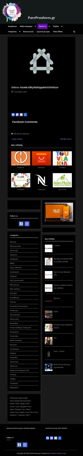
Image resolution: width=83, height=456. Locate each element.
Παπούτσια (14, 362)
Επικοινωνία (28, 32)
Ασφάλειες (12, 26)
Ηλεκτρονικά (15, 315)
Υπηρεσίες (12, 32)
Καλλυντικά (14, 319)
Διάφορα (13, 276)
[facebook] (21, 223)
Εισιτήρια (13, 293)
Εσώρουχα (14, 310)
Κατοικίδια (14, 323)
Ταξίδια (56, 26)
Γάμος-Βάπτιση (16, 268)
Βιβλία (12, 263)
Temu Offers (58, 32)
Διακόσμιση (14, 272)
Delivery (13, 242)
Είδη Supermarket (16, 280)
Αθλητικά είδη (15, 246)
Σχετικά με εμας (43, 32)
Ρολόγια (13, 375)
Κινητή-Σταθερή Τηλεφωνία (20, 328)
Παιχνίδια (13, 357)
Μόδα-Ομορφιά (26, 26)
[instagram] (26, 223)
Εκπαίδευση (14, 298)
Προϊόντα (42, 26)
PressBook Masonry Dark (58, 453)
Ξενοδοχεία (14, 349)
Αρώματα (13, 255)
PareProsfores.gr (41, 18)
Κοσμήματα (14, 332)
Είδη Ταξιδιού (15, 289)
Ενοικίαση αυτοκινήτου (19, 306)
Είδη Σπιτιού (18, 134)
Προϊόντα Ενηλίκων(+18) (19, 370)
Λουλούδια (14, 336)
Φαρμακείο (14, 387)
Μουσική (13, 345)
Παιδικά (13, 353)
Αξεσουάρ (14, 250)
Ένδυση (13, 302)
